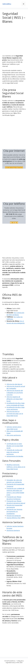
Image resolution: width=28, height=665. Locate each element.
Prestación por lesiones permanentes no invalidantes (14, 511)
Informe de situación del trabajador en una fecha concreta (15, 393)
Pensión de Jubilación (14, 516)
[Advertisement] (14, 40)
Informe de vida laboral (14, 384)
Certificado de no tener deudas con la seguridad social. (15, 446)
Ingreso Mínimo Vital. (14, 518)
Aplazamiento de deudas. (15, 456)
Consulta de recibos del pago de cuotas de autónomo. (14, 452)
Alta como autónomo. (14, 435)
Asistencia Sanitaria (13, 530)
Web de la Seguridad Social (14, 167)
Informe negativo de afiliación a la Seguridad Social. (14, 399)
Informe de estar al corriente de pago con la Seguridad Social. (15, 414)
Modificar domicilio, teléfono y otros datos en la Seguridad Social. (16, 467)
